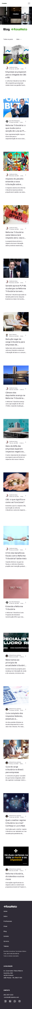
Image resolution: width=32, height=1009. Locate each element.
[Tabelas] (24, 946)
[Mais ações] (26, 68)
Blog (5, 931)
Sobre (5, 916)
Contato (6, 936)
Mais (17, 39)
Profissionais (8, 921)
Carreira (6, 941)
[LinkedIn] (10, 1001)
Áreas (5, 926)
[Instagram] (19, 1001)
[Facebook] (5, 1001)
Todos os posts (8, 39)
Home (5, 911)
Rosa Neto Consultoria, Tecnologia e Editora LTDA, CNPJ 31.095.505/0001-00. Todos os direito (15, 954)
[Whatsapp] (15, 1001)
